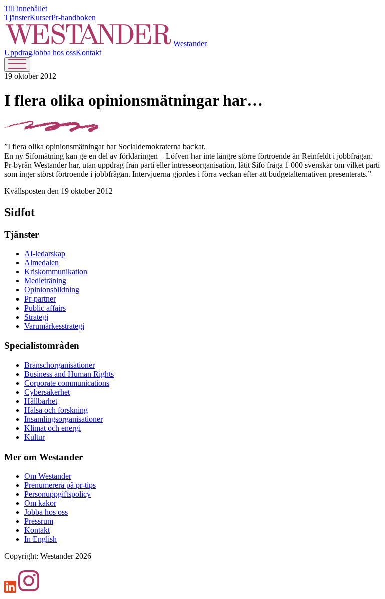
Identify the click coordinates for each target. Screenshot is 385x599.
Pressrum (38, 521)
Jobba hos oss (54, 52)
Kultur (34, 437)
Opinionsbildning (51, 289)
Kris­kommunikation (55, 271)
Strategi (36, 317)
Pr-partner (40, 298)
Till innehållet (25, 8)
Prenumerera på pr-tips (60, 485)
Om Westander (47, 476)
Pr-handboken (73, 17)
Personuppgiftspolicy (57, 494)
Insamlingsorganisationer (63, 419)
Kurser (40, 17)
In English (40, 539)
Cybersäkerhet (47, 392)
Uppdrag (18, 52)
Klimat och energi (52, 428)
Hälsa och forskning (56, 410)
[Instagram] (29, 590)
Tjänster (17, 17)
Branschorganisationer (59, 365)
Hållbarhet (40, 401)
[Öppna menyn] (17, 64)
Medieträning (45, 280)
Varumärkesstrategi (54, 326)
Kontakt (88, 52)
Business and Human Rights (69, 374)
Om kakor (40, 503)
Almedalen (41, 262)
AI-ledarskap (44, 253)
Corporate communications (66, 383)
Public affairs (45, 308)
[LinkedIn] (10, 590)
